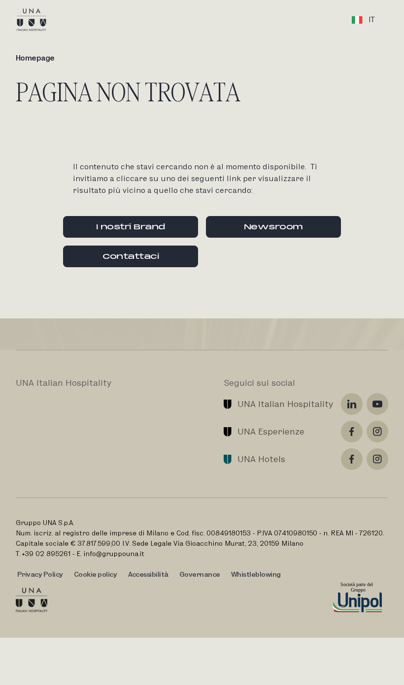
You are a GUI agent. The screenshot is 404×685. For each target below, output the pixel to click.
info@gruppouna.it (113, 554)
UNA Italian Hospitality (285, 403)
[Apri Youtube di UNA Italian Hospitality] (377, 404)
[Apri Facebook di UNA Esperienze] (352, 431)
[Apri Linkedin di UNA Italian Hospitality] (352, 404)
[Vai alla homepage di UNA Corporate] (31, 600)
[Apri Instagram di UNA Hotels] (377, 459)
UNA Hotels (261, 459)
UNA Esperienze (270, 431)
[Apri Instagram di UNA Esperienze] (377, 431)
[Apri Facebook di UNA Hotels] (352, 459)
